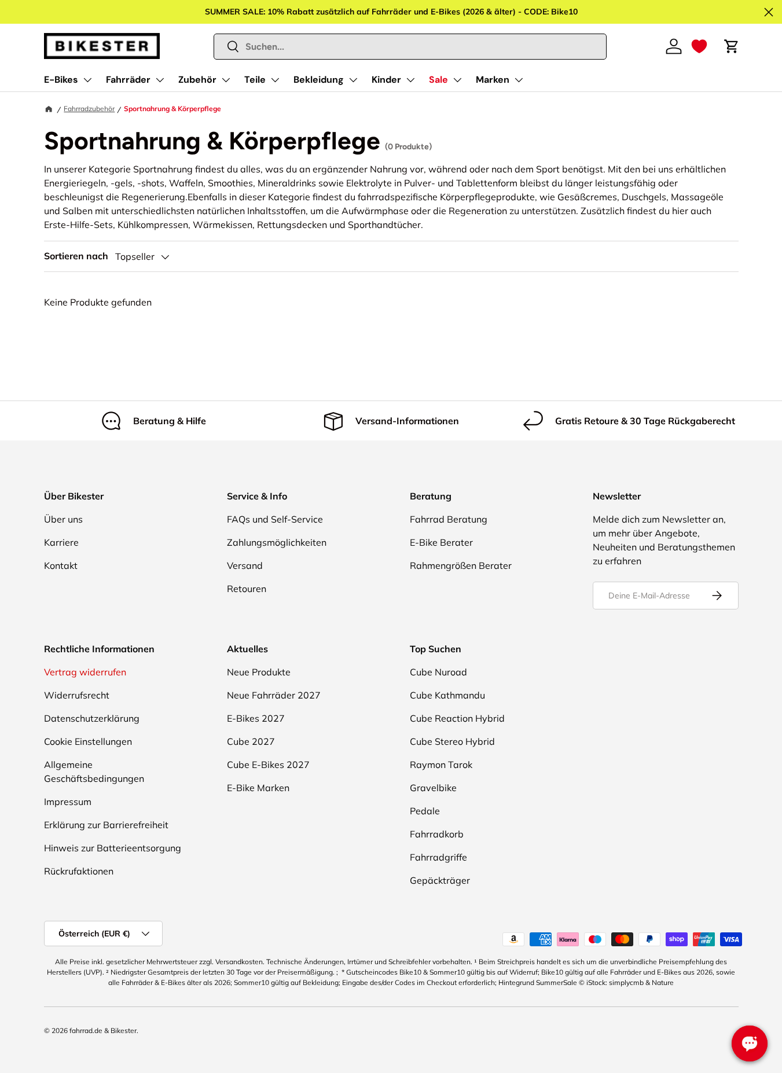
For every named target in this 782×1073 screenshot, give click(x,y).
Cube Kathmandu (447, 695)
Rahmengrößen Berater (461, 565)
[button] (699, 46)
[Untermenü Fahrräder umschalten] (160, 80)
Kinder (386, 80)
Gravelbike (433, 787)
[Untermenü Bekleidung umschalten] (353, 80)
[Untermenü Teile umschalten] (275, 80)
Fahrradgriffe (438, 857)
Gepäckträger (440, 880)
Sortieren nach (76, 256)
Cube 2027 (251, 741)
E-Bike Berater (441, 542)
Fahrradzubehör (89, 108)
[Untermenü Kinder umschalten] (410, 80)
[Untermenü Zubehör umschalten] (226, 80)
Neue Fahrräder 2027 (274, 695)
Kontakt (61, 565)
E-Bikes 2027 (256, 718)
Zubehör (197, 80)
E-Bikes (61, 80)
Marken (492, 80)
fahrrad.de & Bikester (103, 1030)
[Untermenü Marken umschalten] (519, 80)
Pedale (425, 811)
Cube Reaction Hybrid (457, 718)
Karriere (61, 542)
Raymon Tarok (441, 764)
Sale (438, 80)
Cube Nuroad (438, 672)
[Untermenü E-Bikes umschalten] (87, 80)
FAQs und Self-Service (275, 519)
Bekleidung (318, 80)
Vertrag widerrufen (85, 672)
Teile (255, 80)
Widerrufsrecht (76, 695)
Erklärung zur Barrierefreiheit (106, 825)
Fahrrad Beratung (448, 519)
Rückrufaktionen (78, 871)
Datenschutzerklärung (91, 718)
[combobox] (410, 47)
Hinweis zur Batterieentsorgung (112, 848)
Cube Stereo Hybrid (452, 741)
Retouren (246, 588)
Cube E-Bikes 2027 (268, 764)
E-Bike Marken (258, 787)
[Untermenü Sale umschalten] (457, 80)
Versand (245, 565)
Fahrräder (128, 80)
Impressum (67, 801)
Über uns (63, 519)
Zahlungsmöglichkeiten (276, 542)
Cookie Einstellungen (88, 741)
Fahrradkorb (437, 834)
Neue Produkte (259, 672)
